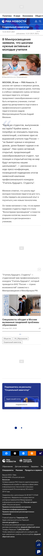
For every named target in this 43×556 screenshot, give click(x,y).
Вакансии (6, 480)
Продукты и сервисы (33, 470)
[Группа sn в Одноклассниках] (32, 453)
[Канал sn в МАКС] (6, 453)
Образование (7, 466)
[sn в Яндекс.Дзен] (15, 453)
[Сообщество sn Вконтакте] (23, 453)
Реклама (19, 470)
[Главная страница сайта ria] (14, 21)
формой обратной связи (30, 527)
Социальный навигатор (12, 342)
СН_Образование (20, 338)
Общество (7, 338)
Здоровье (34, 466)
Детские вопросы (22, 466)
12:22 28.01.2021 (8, 32)
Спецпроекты (7, 470)
